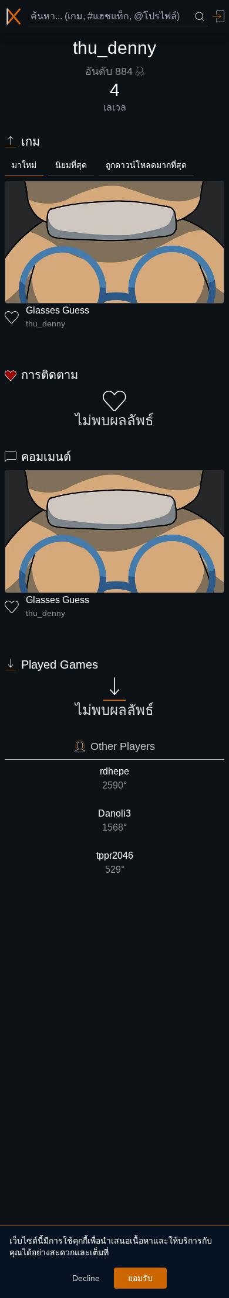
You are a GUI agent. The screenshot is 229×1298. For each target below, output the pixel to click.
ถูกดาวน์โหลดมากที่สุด (146, 165)
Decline (86, 1278)
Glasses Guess (57, 310)
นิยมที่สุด (71, 165)
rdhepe (114, 778)
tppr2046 (114, 862)
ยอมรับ (140, 1278)
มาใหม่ (24, 165)
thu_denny (45, 323)
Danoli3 (114, 820)
